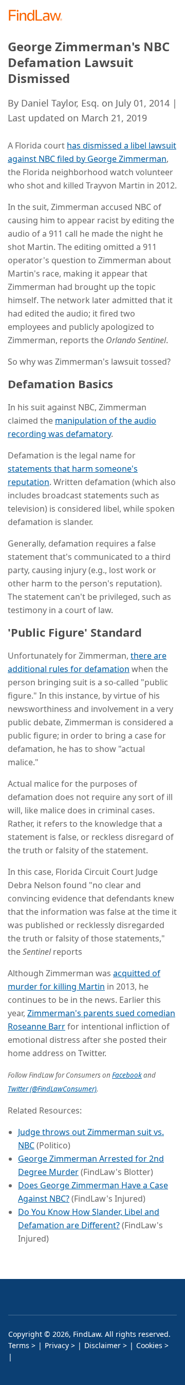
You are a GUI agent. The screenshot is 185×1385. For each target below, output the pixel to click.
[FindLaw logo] (38, 16)
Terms (18, 1345)
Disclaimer (102, 1345)
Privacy (57, 1345)
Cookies (149, 1345)
